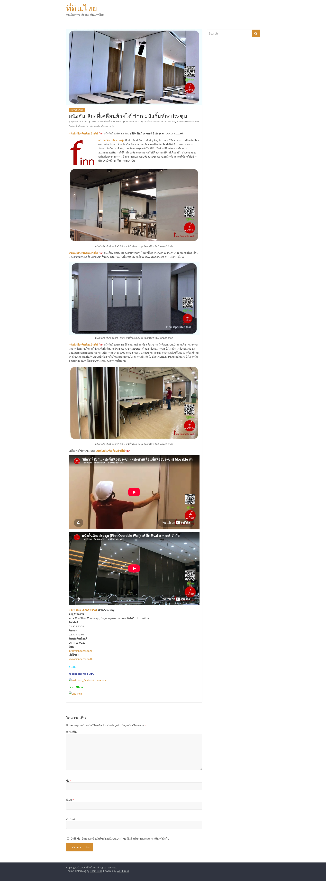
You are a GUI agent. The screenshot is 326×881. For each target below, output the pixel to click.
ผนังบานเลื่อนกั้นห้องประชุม (102, 126)
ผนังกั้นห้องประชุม (152, 121)
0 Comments (132, 121)
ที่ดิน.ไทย (81, 8)
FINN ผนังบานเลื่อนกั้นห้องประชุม (106, 121)
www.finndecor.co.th (81, 659)
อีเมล (70, 799)
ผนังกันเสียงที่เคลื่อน (185, 121)
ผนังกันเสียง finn (168, 121)
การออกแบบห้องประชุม (111, 140)
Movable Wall (76, 109)
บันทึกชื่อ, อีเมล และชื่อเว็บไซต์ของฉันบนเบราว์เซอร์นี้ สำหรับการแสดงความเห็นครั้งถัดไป (120, 838)
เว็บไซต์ (70, 819)
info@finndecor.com (80, 650)
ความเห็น (71, 731)
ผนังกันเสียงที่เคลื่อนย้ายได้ (83, 133)
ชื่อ (68, 780)
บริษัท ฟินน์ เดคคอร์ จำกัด (83, 610)
